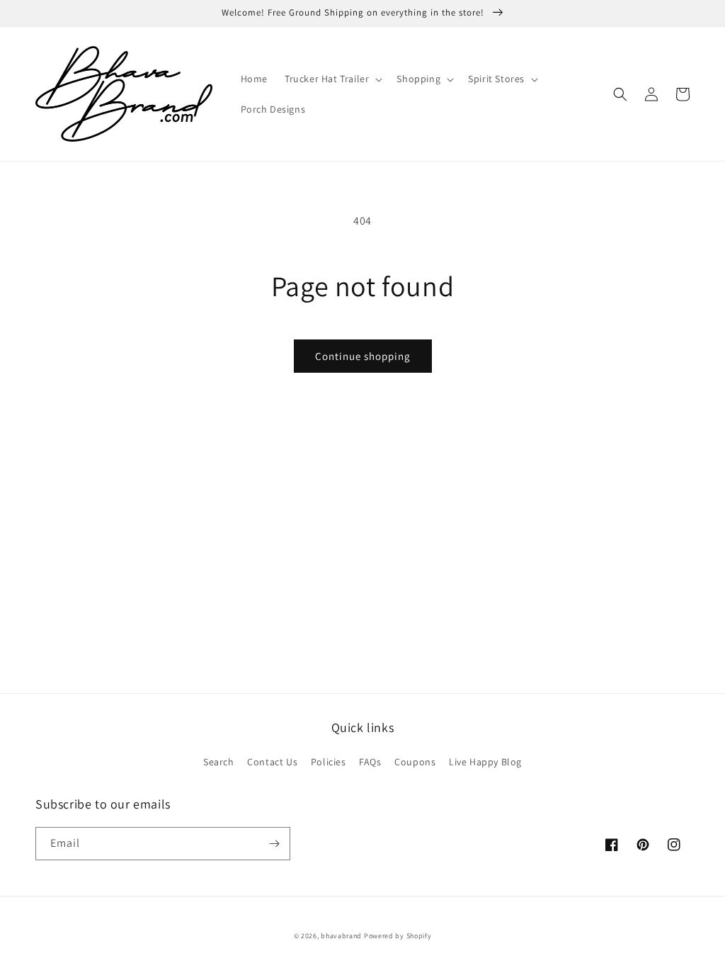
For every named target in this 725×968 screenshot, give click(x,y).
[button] (332, 79)
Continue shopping (363, 356)
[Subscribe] (274, 843)
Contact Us (272, 761)
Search (218, 761)
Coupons (414, 761)
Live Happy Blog (485, 761)
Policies (328, 761)
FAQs (370, 761)
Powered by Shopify (398, 935)
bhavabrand (341, 935)
